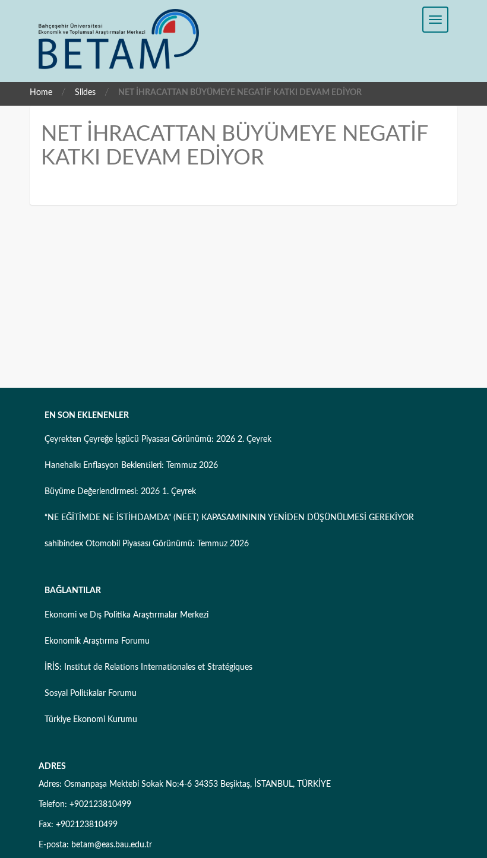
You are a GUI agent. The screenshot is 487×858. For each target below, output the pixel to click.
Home (41, 92)
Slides (85, 92)
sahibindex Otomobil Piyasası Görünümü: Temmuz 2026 (147, 544)
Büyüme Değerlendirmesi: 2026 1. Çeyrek (120, 491)
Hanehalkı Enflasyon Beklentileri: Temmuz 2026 (131, 465)
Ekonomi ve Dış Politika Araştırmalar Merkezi (126, 615)
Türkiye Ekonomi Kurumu (91, 719)
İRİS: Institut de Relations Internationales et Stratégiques (148, 667)
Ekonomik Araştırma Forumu (97, 641)
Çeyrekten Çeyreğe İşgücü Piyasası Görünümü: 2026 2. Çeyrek (158, 439)
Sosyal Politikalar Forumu (91, 693)
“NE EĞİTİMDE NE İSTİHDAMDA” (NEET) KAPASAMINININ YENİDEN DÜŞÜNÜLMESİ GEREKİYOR (229, 518)
